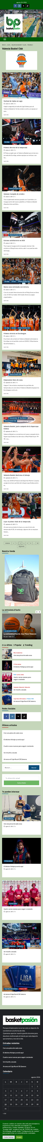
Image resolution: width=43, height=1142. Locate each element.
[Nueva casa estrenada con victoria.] (21, 271)
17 (5, 1100)
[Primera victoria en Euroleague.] (21, 318)
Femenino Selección (19, 687)
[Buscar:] (16, 767)
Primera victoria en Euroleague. (15, 333)
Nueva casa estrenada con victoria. (16, 287)
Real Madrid (23, 418)
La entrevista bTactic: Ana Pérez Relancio (20, 634)
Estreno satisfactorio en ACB (14, 240)
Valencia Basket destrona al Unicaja (17, 475)
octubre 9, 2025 (8, 197)
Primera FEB (30, 699)
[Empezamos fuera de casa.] (21, 364)
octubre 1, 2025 (8, 336)
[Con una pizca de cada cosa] (7, 654)
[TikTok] (27, 6)
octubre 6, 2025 (8, 243)
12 (16, 1095)
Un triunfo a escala (20, 690)
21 (27, 1100)
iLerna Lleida (20, 675)
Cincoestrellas (13, 418)
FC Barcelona (17, 664)
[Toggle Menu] (5, 39)
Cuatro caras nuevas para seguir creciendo (22, 678)
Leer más (6, 114)
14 (27, 1095)
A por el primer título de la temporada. (17, 521)
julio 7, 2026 (8, 637)
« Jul (4, 1113)
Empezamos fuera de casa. (13, 380)
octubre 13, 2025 (9, 104)
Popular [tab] (18, 645)
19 (16, 1100)
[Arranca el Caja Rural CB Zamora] (7, 700)
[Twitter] (23, 6)
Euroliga (7, 142)
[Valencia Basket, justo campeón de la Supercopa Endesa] (21, 411)
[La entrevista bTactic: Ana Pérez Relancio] (21, 626)
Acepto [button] (19, 1137)
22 (32, 1100)
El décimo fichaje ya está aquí (23, 667)
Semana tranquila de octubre (14, 194)
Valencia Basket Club (15, 95)
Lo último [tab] (8, 645)
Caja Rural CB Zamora (20, 699)
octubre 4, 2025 (8, 290)
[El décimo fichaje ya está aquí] (7, 665)
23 (37, 1100)
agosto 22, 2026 (9, 869)
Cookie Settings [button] (8, 1137)
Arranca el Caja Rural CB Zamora (25, 701)
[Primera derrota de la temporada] (21, 132)
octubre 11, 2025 (9, 150)
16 (37, 1095)
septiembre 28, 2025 (10, 478)
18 (37, 543)
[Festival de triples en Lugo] (21, 85)
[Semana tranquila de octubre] (21, 178)
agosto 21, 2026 (9, 997)
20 (22, 1100)
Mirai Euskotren (18, 653)
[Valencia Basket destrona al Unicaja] (21, 459)
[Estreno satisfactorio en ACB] (21, 225)
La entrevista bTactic (10, 631)
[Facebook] (15, 6)
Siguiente (21, 546)
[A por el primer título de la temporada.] (21, 506)
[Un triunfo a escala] (7, 688)
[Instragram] (19, 6)
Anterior (7, 543)
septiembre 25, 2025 (10, 524)
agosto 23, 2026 (9, 826)
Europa (14, 281)
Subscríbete (21, 783)
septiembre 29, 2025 (10, 382)
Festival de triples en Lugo (13, 101)
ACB (6, 95)
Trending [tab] (28, 645)
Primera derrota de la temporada (15, 147)
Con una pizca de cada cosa (23, 655)
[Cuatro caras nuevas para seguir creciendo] (7, 677)
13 (22, 1095)
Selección (27, 687)
